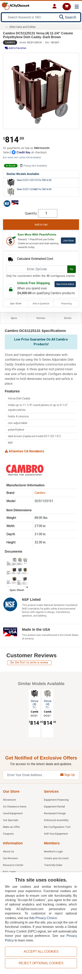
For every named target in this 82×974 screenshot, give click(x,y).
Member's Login (53, 851)
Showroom (9, 799)
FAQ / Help (9, 871)
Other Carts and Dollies (22, 26)
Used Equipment (13, 813)
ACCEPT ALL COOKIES (41, 951)
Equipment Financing (56, 799)
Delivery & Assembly (56, 820)
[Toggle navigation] (76, 7)
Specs (14, 318)
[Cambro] (25, 470)
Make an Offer (11, 826)
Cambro (10, 42)
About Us (8, 851)
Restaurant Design (55, 813)
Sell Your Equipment (56, 833)
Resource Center (13, 865)
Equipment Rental (54, 806)
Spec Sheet (15, 303)
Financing (66, 303)
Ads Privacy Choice (43, 918)
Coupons (8, 833)
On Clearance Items (14, 806)
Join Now (68, 240)
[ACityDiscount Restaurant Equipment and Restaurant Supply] (15, 6)
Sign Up (69, 775)
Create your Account (56, 858)
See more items (65, 284)
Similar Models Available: (23, 174)
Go (71, 269)
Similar (67, 318)
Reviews (40, 318)
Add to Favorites (17, 48)
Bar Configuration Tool (57, 826)
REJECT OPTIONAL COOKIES (41, 963)
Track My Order (53, 865)
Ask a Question (41, 303)
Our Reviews (10, 858)
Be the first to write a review (29, 662)
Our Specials (10, 820)
